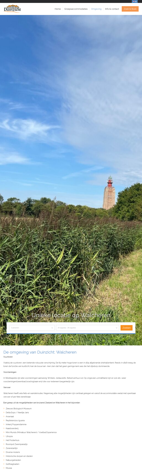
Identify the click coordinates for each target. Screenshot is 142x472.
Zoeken (126, 327)
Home (58, 9)
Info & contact (112, 9)
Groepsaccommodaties (76, 9)
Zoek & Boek (130, 9)
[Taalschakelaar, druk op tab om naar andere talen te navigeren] (135, 1)
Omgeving (96, 9)
